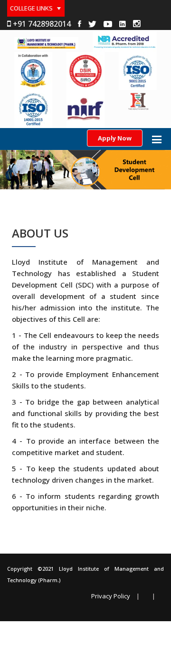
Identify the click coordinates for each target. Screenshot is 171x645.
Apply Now (115, 138)
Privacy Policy (110, 596)
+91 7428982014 (41, 24)
